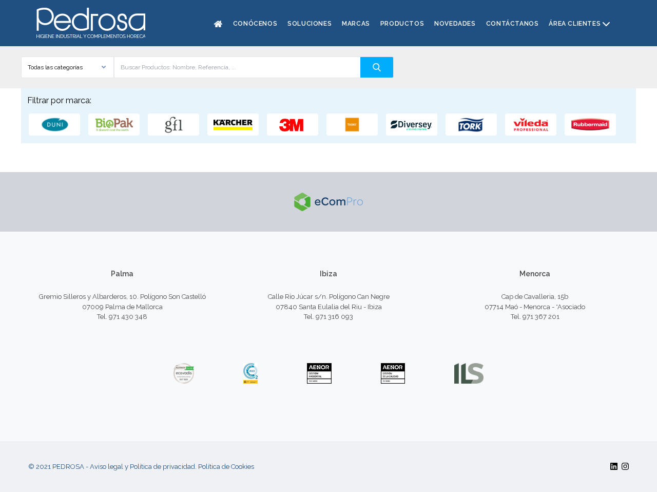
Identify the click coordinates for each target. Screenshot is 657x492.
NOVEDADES (454, 23)
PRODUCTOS (402, 23)
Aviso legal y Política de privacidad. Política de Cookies (172, 466)
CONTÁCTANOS (512, 23)
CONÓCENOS (255, 23)
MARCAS (356, 23)
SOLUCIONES (309, 23)
